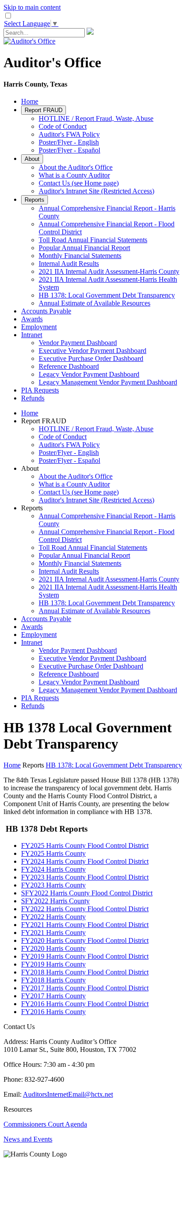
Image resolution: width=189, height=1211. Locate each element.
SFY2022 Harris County (55, 901)
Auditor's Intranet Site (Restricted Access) (96, 191)
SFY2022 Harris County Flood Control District (87, 893)
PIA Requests (40, 390)
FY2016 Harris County (53, 1011)
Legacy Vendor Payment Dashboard (89, 374)
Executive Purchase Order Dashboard (91, 358)
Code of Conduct (63, 126)
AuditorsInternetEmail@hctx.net (68, 1094)
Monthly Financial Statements (80, 255)
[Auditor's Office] (29, 41)
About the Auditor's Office (76, 167)
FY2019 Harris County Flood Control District (85, 956)
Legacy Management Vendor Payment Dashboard (108, 382)
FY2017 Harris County (53, 996)
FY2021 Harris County (53, 932)
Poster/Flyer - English (69, 142)
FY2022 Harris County (53, 916)
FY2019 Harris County (53, 964)
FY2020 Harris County (53, 948)
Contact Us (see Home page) (79, 183)
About (32, 159)
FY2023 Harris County (53, 885)
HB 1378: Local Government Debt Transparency (107, 295)
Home (29, 101)
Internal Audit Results (69, 263)
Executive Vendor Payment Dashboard (92, 350)
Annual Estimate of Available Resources (94, 303)
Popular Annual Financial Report (84, 247)
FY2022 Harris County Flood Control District (85, 909)
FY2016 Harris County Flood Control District (85, 1003)
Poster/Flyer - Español (69, 150)
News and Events (28, 1139)
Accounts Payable (46, 311)
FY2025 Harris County (53, 853)
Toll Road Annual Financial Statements (93, 240)
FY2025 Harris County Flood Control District (85, 845)
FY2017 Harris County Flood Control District (85, 988)
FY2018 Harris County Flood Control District (85, 972)
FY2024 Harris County (53, 869)
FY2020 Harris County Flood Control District (85, 940)
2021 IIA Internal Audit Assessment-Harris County (109, 271)
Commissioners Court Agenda (45, 1124)
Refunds (32, 398)
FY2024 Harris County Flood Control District (85, 861)
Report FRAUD (43, 110)
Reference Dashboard (69, 366)
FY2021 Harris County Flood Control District (85, 924)
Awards (32, 319)
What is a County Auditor (74, 175)
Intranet (31, 334)
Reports (34, 199)
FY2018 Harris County (53, 980)
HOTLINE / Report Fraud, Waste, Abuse (96, 118)
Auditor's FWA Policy (69, 134)
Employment (39, 327)
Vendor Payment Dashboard (78, 342)
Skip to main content (32, 7)
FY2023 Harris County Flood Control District (85, 877)
